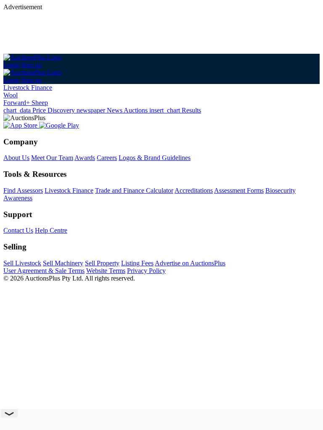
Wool (10, 95)
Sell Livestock (22, 263)
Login (11, 64)
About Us (16, 157)
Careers (107, 157)
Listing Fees (137, 263)
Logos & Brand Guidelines (155, 157)
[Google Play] (59, 125)
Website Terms (105, 270)
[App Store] (21, 125)
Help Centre (51, 230)
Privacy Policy (146, 270)
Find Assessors (23, 190)
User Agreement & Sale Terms (44, 270)
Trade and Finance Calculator (134, 190)
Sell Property (102, 263)
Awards (84, 157)
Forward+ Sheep (25, 102)
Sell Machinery (63, 263)
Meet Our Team (52, 157)
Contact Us (18, 230)
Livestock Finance (27, 87)
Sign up (31, 64)
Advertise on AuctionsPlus (190, 263)
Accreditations (194, 190)
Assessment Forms (239, 190)
